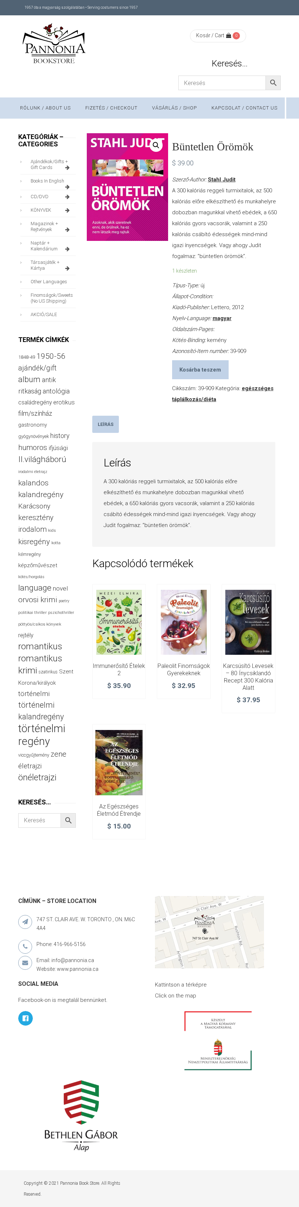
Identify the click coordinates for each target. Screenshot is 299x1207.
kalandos (33, 482)
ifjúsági (58, 447)
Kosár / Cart (210, 35)
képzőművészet (37, 565)
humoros (32, 447)
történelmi (34, 694)
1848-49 (26, 357)
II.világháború (42, 459)
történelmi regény (41, 734)
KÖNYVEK (41, 210)
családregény (35, 402)
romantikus (40, 646)
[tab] (105, 424)
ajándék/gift (37, 368)
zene (58, 754)
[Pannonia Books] (54, 44)
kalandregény (40, 494)
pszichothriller (61, 612)
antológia (56, 391)
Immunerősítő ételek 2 (119, 669)
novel (60, 588)
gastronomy (32, 425)
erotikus (64, 402)
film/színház (35, 413)
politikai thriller (32, 612)
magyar (222, 318)
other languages (49, 281)
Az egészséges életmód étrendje (119, 810)
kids (52, 530)
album (29, 379)
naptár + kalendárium (44, 245)
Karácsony (34, 506)
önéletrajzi (37, 777)
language (34, 588)
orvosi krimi (37, 599)
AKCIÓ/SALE (44, 314)
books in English (47, 181)
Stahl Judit (222, 179)
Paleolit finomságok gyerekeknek (184, 669)
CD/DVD (39, 196)
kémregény (29, 554)
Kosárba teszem (200, 369)
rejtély (26, 635)
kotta (56, 543)
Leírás (105, 424)
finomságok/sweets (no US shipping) (52, 298)
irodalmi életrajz (32, 471)
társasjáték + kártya (45, 265)
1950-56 (50, 356)
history (59, 435)
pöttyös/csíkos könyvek (39, 624)
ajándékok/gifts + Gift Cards (49, 164)
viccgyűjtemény (33, 755)
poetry (64, 601)
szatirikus (48, 671)
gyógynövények (33, 436)
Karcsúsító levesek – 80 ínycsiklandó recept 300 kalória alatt (248, 676)
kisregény (34, 541)
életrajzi (30, 766)
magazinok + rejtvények (44, 226)
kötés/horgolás (31, 576)
